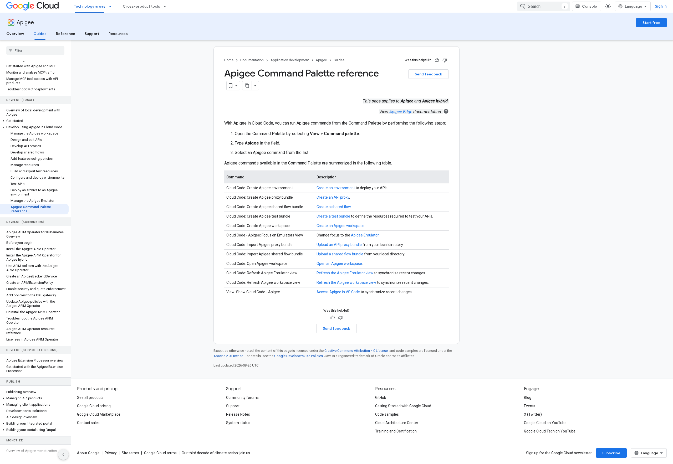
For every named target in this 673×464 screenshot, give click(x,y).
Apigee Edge (400, 111)
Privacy (111, 453)
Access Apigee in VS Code (338, 292)
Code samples (387, 414)
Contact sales (88, 423)
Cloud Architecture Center (396, 423)
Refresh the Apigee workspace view (346, 282)
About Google (88, 453)
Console (589, 6)
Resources (118, 33)
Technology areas (89, 6)
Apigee (25, 22)
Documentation (252, 60)
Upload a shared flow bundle (340, 254)
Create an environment (336, 188)
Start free (651, 22)
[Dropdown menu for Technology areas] (111, 6)
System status (238, 423)
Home (228, 60)
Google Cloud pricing (94, 406)
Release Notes (238, 414)
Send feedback (428, 74)
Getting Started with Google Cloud (403, 406)
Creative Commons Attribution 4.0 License (356, 351)
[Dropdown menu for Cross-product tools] (166, 6)
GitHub (380, 397)
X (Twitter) (533, 414)
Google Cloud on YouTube (545, 423)
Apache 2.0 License (228, 356)
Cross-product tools (141, 6)
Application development (290, 60)
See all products (90, 397)
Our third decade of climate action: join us (216, 453)
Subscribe (611, 453)
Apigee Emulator (365, 235)
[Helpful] (437, 60)
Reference (65, 33)
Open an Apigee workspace (339, 263)
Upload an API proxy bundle (339, 245)
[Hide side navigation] (63, 454)
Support (92, 33)
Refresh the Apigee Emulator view (345, 273)
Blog (527, 397)
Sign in (661, 6)
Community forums (242, 397)
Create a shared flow (334, 207)
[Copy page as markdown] (247, 85)
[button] (34, 121)
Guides (40, 33)
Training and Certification (396, 431)
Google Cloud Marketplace (98, 414)
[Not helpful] (445, 60)
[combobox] (543, 6)
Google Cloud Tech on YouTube (549, 431)
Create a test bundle (333, 216)
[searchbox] (35, 50)
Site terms (130, 453)
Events (529, 406)
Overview (15, 33)
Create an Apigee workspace (340, 226)
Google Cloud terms (160, 453)
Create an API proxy (333, 197)
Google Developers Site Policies (298, 356)
